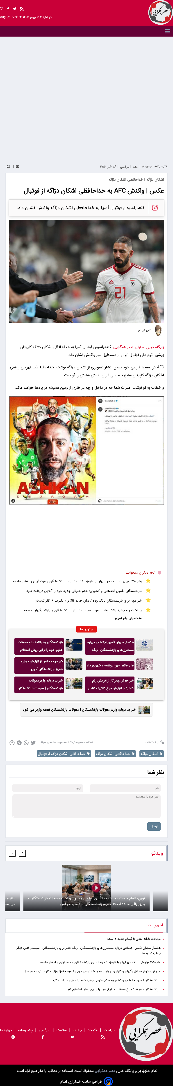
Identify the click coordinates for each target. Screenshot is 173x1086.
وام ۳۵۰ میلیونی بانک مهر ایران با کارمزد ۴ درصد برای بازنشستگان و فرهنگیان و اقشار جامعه (77, 581)
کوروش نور (144, 330)
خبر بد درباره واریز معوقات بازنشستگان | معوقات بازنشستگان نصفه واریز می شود (40, 685)
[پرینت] (8, 167)
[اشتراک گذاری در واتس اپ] (26, 743)
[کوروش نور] (158, 330)
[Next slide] (12, 853)
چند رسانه (25, 1030)
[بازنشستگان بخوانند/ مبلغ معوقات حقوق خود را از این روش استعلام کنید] (74, 646)
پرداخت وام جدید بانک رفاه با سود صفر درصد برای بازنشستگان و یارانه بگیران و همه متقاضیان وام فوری (83, 614)
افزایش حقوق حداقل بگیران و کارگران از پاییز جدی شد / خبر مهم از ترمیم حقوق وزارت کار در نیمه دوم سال (92, 971)
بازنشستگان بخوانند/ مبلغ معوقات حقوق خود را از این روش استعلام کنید (40, 647)
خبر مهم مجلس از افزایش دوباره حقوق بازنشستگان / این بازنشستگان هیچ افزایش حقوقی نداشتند (41, 666)
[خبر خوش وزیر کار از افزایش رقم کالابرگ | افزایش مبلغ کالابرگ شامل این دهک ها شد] (144, 685)
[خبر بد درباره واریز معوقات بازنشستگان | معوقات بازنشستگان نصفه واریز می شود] (74, 685)
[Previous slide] (22, 853)
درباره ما (6, 1030)
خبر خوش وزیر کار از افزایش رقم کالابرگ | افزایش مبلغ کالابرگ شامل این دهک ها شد (111, 685)
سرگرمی (44, 1030)
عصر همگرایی (104, 1071)
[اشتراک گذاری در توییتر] (33, 742)
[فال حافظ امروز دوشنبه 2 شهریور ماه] (144, 665)
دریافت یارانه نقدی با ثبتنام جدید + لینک (134, 939)
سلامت (61, 1030)
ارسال (153, 826)
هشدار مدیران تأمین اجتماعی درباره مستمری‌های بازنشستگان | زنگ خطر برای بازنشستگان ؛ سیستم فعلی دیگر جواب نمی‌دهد (110, 647)
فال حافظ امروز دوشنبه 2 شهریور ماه (110, 665)
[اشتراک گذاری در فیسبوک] (12, 743)
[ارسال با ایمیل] (17, 166)
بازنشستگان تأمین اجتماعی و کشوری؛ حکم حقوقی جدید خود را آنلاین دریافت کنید (84, 591)
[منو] (86, 31)
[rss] (22, 9)
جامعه (77, 1030)
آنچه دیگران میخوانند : (140, 572)
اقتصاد (93, 1030)
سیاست (109, 1030)
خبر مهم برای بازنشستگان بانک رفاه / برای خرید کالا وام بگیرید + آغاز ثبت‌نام (88, 600)
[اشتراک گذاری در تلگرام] (19, 742)
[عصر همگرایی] (160, 12)
